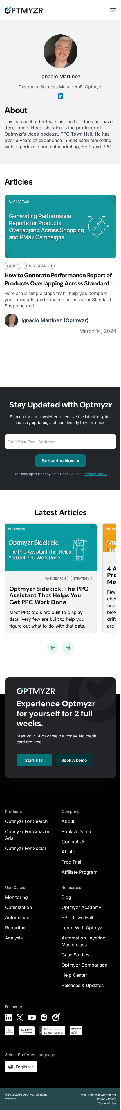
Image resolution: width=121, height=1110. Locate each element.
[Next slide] (68, 647)
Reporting (15, 927)
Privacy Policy (95, 474)
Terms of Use (107, 1103)
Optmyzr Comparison (84, 965)
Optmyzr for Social (25, 848)
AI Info (68, 852)
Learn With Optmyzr (83, 927)
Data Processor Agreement (98, 1094)
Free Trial (71, 862)
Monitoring (16, 897)
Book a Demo (74, 760)
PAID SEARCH (39, 265)
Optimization (18, 907)
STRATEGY (81, 578)
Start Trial (34, 760)
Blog (66, 897)
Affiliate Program (79, 872)
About (68, 821)
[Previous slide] (52, 647)
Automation (17, 917)
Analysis (14, 938)
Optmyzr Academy (81, 907)
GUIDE (13, 265)
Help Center (74, 975)
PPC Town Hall (77, 917)
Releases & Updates (83, 985)
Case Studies (75, 955)
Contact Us (73, 841)
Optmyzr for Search (26, 821)
